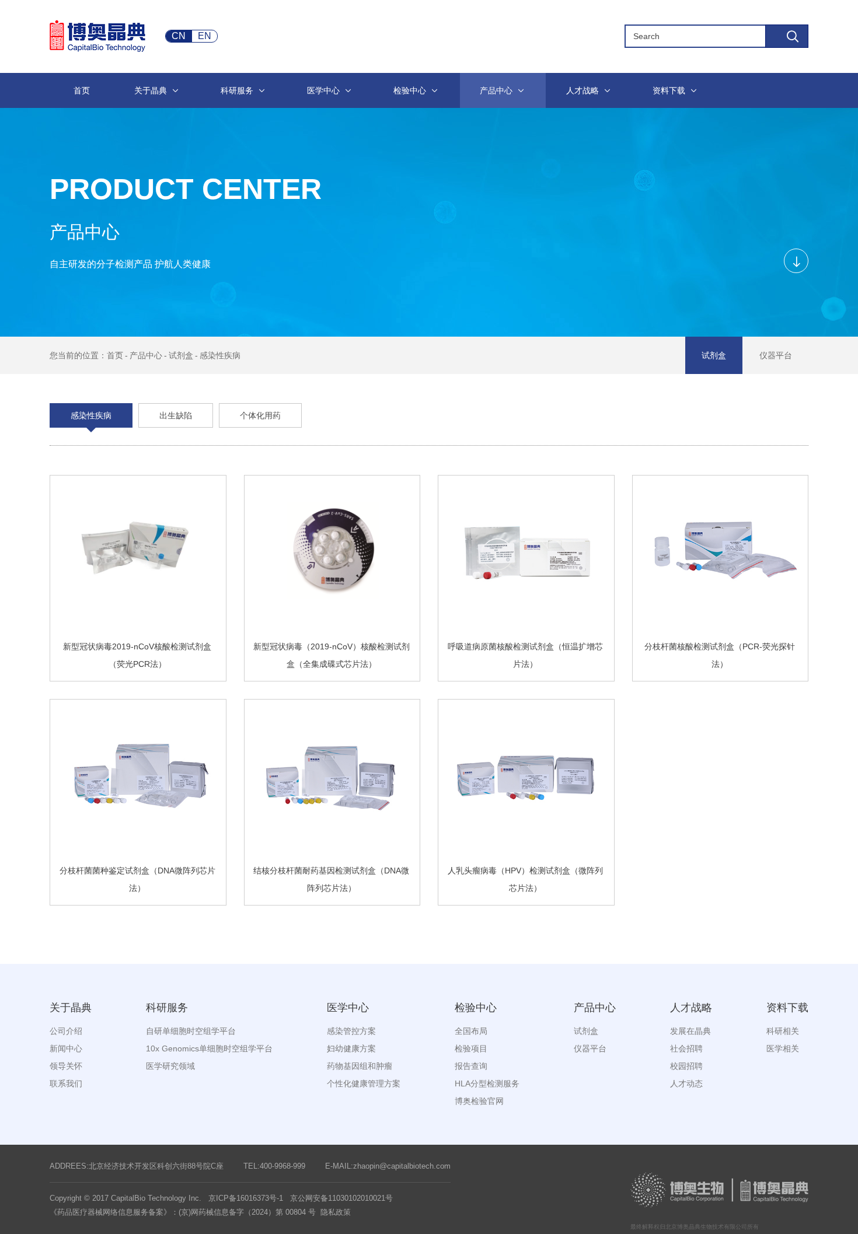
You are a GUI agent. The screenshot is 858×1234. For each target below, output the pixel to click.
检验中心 (476, 1007)
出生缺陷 (175, 415)
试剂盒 (181, 355)
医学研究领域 (170, 1066)
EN (204, 36)
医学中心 (348, 1007)
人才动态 (686, 1083)
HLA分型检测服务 (487, 1083)
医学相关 (782, 1048)
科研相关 (782, 1031)
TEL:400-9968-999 (274, 1166)
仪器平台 (775, 355)
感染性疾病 (220, 355)
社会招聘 (686, 1048)
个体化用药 (260, 415)
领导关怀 (66, 1066)
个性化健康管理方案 (363, 1083)
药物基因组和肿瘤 (359, 1066)
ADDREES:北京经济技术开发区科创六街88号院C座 (137, 1166)
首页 (115, 355)
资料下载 (787, 1007)
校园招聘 (686, 1066)
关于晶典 (71, 1007)
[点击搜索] (786, 36)
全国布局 (471, 1031)
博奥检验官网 (479, 1101)
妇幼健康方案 (351, 1048)
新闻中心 (66, 1048)
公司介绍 (66, 1031)
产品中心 (146, 355)
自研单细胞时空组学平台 (191, 1031)
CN (179, 36)
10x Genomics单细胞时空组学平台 (209, 1048)
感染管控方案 (351, 1031)
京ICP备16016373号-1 (245, 1198)
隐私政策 (335, 1212)
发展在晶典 (690, 1031)
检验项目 (471, 1048)
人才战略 (691, 1007)
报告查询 (471, 1066)
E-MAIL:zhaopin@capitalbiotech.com (388, 1166)
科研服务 (167, 1007)
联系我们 (66, 1083)
